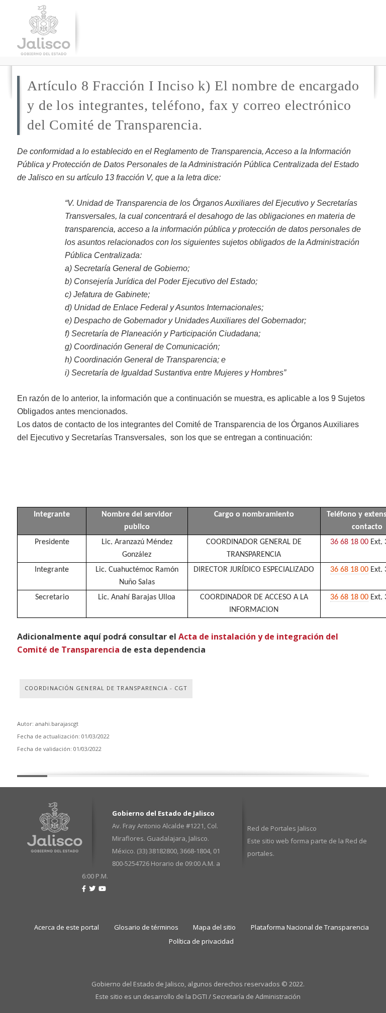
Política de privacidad (201, 941)
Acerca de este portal (66, 927)
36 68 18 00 (349, 542)
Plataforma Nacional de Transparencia (310, 927)
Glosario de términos (146, 927)
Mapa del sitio (214, 927)
